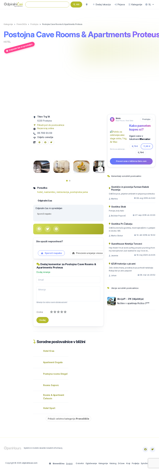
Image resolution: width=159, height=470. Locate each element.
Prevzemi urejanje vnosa (89, 253)
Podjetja (135, 463)
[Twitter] (152, 449)
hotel (7, 42)
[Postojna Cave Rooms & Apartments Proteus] (42, 166)
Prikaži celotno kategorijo (68, 418)
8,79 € (135, 146)
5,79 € (141, 152)
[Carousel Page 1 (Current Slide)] (67, 180)
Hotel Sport (49, 408)
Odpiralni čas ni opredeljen (21, 47)
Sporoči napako (44, 214)
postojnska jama (79, 192)
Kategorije (103, 463)
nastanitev (49, 192)
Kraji (128, 463)
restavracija (63, 192)
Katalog (113, 463)
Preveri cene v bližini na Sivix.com (131, 161)
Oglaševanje (91, 463)
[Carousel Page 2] (69, 180)
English (69, 463)
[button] (149, 4)
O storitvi (80, 463)
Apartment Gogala (53, 362)
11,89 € (147, 146)
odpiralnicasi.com (29, 463)
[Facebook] (145, 449)
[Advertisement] (79, 84)
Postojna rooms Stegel (55, 373)
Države (121, 463)
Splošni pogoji (147, 463)
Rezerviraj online (45, 128)
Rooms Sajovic (51, 385)
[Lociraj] (87, 4)
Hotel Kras (48, 351)
